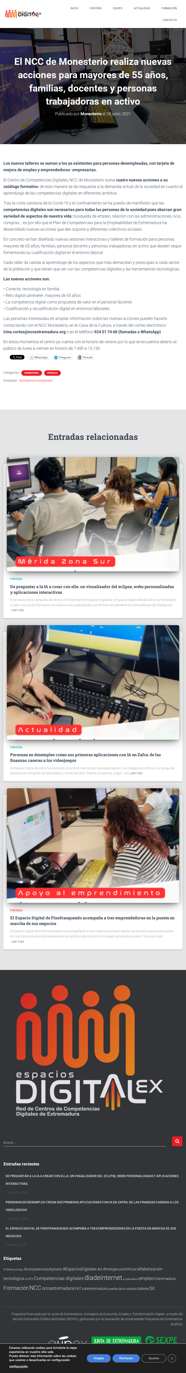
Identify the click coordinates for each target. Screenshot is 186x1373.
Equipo (117, 8)
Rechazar (126, 1358)
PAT (78, 1289)
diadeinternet (103, 1277)
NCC (35, 1287)
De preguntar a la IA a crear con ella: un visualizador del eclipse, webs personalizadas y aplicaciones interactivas (92, 1179)
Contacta (170, 20)
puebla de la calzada (122, 1289)
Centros (96, 8)
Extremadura (165, 1278)
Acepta (99, 1358)
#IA (99, 1269)
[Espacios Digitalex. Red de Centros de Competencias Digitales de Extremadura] (24, 14)
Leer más (17, 610)
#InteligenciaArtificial (120, 1269)
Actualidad (142, 8)
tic (152, 1288)
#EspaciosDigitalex (80, 1269)
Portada (52, 373)
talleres (143, 1288)
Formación (169, 8)
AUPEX (29, 1279)
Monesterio (31, 373)
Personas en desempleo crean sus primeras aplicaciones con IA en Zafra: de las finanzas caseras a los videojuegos (92, 1206)
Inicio (74, 8)
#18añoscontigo (13, 1269)
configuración (18, 1366)
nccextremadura (58, 1288)
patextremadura (95, 1288)
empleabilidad (130, 1279)
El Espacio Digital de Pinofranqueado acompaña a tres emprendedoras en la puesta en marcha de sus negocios (91, 1232)
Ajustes (153, 1358)
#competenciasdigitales (36, 380)
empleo (146, 1278)
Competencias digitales (59, 1278)
